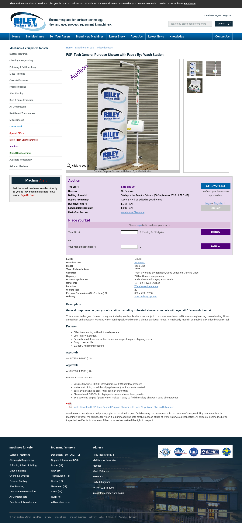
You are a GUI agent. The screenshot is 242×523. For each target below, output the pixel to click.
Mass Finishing (17, 73)
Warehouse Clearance (132, 212)
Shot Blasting (16, 93)
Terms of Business (77, 516)
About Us (137, 36)
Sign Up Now (28, 194)
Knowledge (177, 36)
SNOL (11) (56, 491)
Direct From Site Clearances (23, 139)
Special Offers (16, 133)
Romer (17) (57, 465)
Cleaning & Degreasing (21, 60)
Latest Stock (117, 36)
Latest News (156, 36)
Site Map (37, 516)
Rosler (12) (57, 480)
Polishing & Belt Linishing (22, 67)
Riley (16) (56, 470)
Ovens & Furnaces (18, 80)
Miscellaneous (105, 47)
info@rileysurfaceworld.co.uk (108, 492)
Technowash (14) (60, 475)
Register (218, 203)
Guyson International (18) (64, 459)
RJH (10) (55, 496)
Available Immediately (20, 159)
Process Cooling (17, 86)
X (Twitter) (111, 516)
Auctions (14, 146)
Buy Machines (35, 36)
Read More (189, 3)
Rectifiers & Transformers (22, 113)
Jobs (101, 516)
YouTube (123, 516)
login (139, 225)
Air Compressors (17, 106)
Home (16, 36)
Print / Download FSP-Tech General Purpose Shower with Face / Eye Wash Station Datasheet (123, 406)
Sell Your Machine (18, 166)
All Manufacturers (60, 502)
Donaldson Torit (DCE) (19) (65, 454)
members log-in (212, 15)
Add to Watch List (215, 186)
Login (208, 203)
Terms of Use (60, 516)
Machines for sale (85, 47)
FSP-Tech (139, 262)
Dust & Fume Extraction (21, 99)
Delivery (93, 516)
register (227, 15)
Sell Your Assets (60, 36)
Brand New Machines (90, 36)
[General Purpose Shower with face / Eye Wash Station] (194, 68)
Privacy (47, 516)
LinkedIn (133, 516)
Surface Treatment (18, 53)
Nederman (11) (59, 486)
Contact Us (222, 36)
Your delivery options (145, 296)
